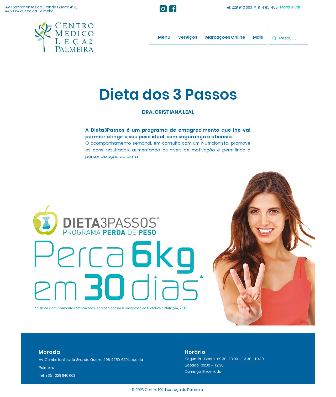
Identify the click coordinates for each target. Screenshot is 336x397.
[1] (163, 8)
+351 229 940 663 (60, 376)
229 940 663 (242, 7)
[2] (172, 8)
